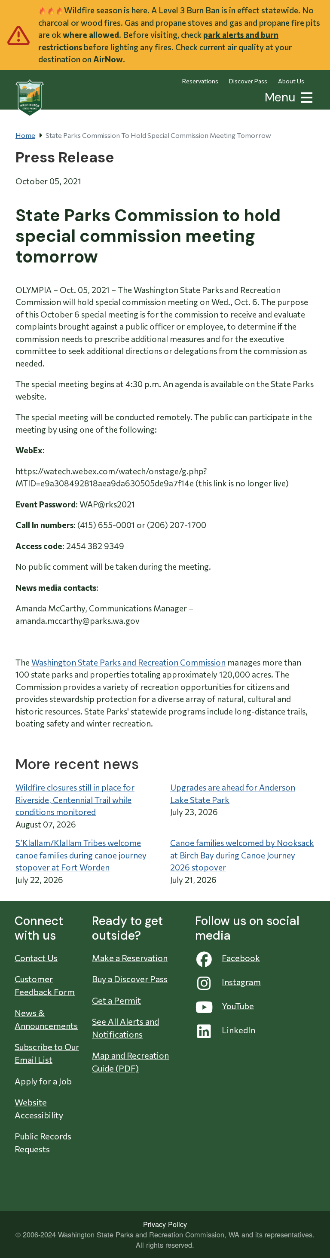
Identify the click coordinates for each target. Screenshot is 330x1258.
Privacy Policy (165, 1224)
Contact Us (36, 958)
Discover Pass (248, 81)
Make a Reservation (130, 958)
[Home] (29, 98)
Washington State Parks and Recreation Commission (128, 662)
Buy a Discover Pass (130, 979)
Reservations (200, 81)
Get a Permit (116, 1000)
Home (25, 135)
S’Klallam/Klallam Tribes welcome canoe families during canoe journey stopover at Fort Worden (81, 855)
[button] (305, 96)
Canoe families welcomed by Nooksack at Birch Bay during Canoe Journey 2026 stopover (242, 855)
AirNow (108, 59)
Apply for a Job (43, 1081)
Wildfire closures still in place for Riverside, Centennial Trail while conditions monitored (74, 799)
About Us (291, 81)
